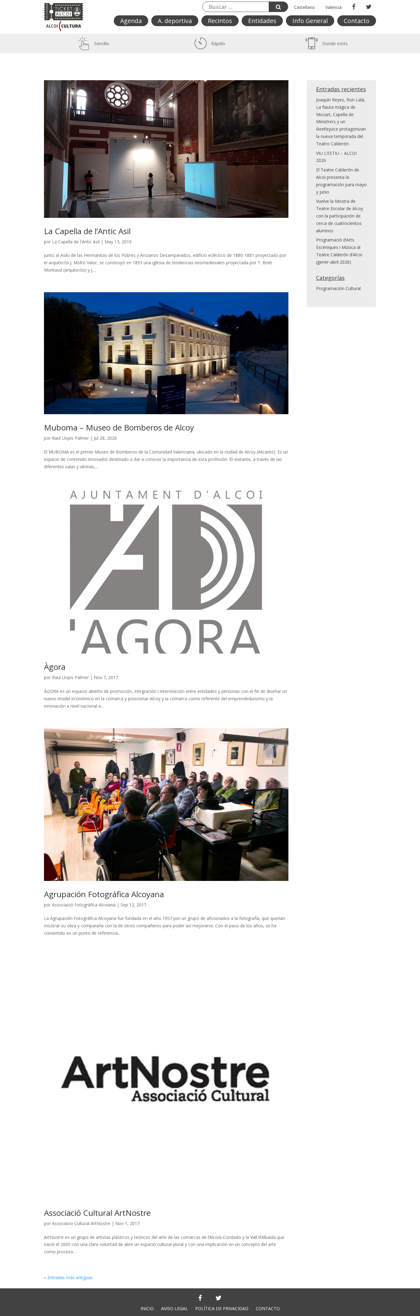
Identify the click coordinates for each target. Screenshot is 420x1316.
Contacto (357, 21)
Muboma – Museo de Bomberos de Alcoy (119, 427)
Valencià (333, 7)
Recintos (220, 21)
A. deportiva (175, 21)
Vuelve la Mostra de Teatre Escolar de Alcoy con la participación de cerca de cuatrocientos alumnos (339, 215)
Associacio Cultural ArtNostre (81, 1223)
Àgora (54, 666)
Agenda (131, 21)
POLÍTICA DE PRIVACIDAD (221, 1308)
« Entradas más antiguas (68, 1277)
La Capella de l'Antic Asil (76, 242)
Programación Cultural (338, 288)
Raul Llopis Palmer (70, 438)
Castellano (304, 7)
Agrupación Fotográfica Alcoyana (104, 894)
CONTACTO (268, 1308)
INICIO (147, 1308)
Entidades (262, 21)
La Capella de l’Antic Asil (87, 231)
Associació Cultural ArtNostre (97, 1212)
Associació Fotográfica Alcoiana (84, 905)
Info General (310, 21)
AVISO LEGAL (174, 1308)
